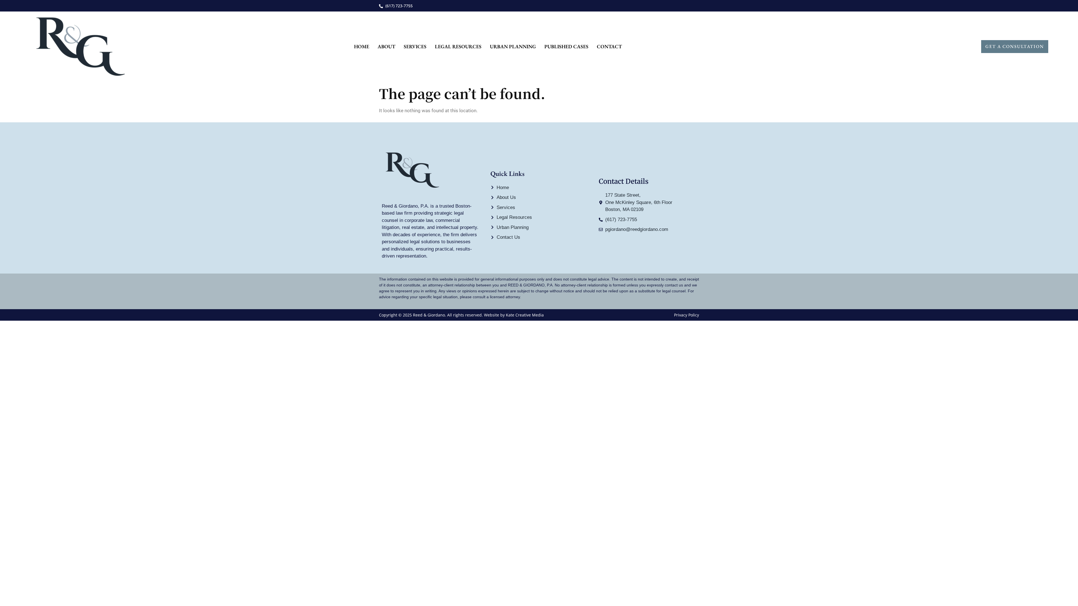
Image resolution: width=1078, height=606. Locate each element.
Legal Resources (458, 46)
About (386, 46)
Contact (609, 46)
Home (361, 46)
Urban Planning (513, 46)
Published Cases (566, 46)
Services (415, 46)
